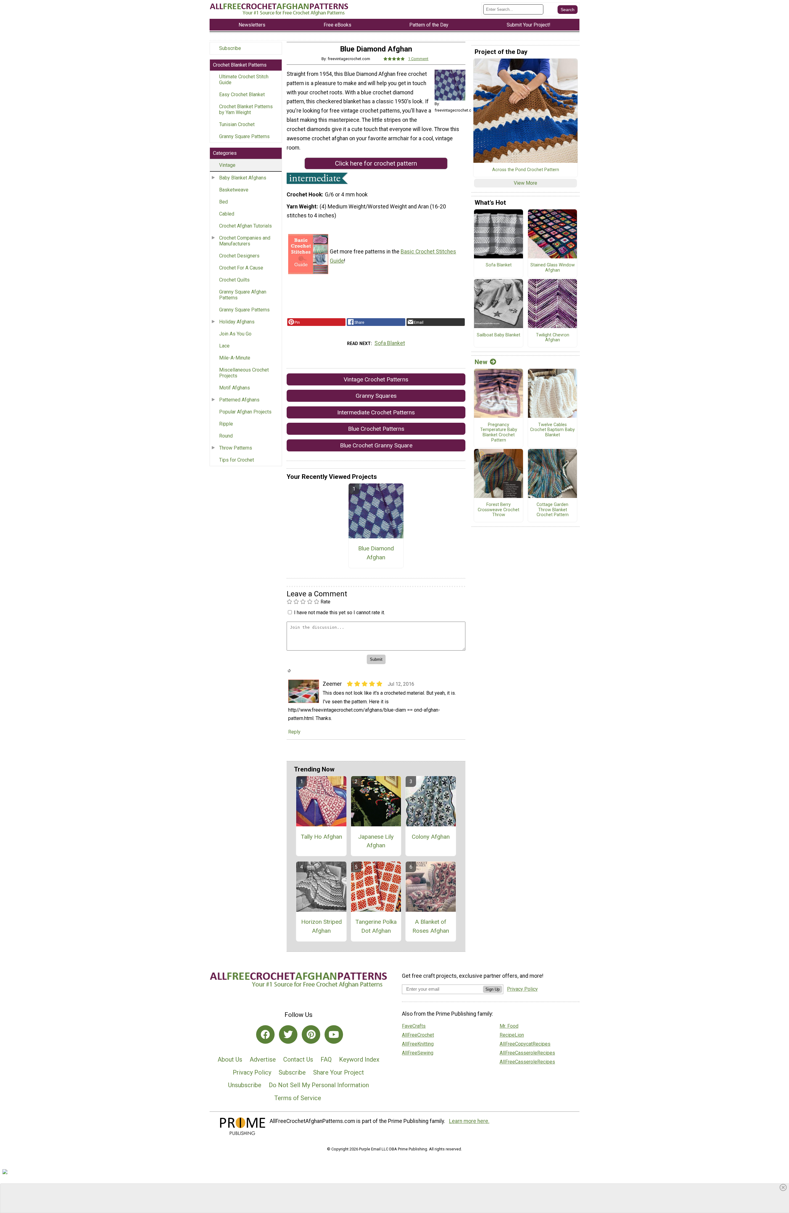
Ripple (226, 424)
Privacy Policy (252, 1072)
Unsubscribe (244, 1085)
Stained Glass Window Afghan (552, 268)
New (481, 362)
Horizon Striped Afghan (321, 926)
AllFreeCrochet (418, 1035)
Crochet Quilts (234, 280)
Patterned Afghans (239, 400)
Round (226, 436)
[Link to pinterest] (311, 1034)
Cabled (226, 214)
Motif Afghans (234, 388)
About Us (230, 1059)
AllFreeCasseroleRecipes (527, 1053)
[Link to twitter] (288, 1034)
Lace (224, 346)
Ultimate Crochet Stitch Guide (243, 79)
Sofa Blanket (389, 343)
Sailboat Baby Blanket (498, 335)
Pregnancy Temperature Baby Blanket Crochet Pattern (498, 432)
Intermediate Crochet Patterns (376, 412)
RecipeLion (512, 1035)
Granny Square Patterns (244, 136)
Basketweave (233, 190)
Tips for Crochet (236, 460)
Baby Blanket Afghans (242, 178)
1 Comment (418, 58)
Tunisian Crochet (237, 124)
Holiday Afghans (237, 322)
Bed (223, 202)
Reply (294, 732)
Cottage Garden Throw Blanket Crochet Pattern (553, 509)
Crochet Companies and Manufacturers (244, 241)
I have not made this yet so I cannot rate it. (339, 612)
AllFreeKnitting (418, 1044)
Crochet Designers (239, 256)
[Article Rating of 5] (394, 58)
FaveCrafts (414, 1026)
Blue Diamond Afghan (376, 553)
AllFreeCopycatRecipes (525, 1044)
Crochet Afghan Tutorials (245, 226)
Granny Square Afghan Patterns (242, 295)
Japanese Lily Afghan (376, 841)
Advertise (263, 1059)
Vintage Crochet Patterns (376, 379)
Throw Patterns (235, 448)
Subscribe (230, 48)
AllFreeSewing (417, 1053)
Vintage (227, 165)
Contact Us (298, 1059)
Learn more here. (469, 1121)
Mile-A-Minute (234, 358)
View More (525, 183)
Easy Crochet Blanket (242, 94)
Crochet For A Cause (241, 268)
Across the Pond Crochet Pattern (525, 169)
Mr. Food (509, 1026)
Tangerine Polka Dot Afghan (376, 926)
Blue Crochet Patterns (376, 428)
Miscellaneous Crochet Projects (244, 373)
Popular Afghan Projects (245, 412)
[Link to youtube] (334, 1034)
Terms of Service (297, 1098)
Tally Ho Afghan (321, 836)
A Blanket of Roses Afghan (430, 926)
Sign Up (492, 989)
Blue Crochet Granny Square (376, 445)
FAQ (326, 1059)
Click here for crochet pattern (376, 163)
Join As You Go (235, 334)
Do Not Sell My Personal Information (319, 1085)
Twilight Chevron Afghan (552, 338)
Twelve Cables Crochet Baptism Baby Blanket (552, 430)
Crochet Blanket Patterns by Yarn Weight (246, 109)
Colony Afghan (431, 836)
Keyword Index (359, 1059)
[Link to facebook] (265, 1034)
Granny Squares (376, 395)
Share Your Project (338, 1072)
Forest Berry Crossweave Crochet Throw (498, 509)
